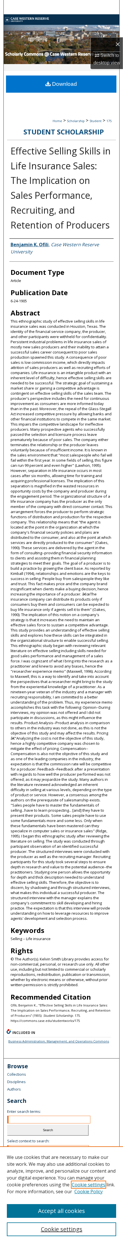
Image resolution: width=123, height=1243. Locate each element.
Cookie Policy (88, 1191)
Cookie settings (88, 1185)
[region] (61, 1194)
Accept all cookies (61, 1211)
